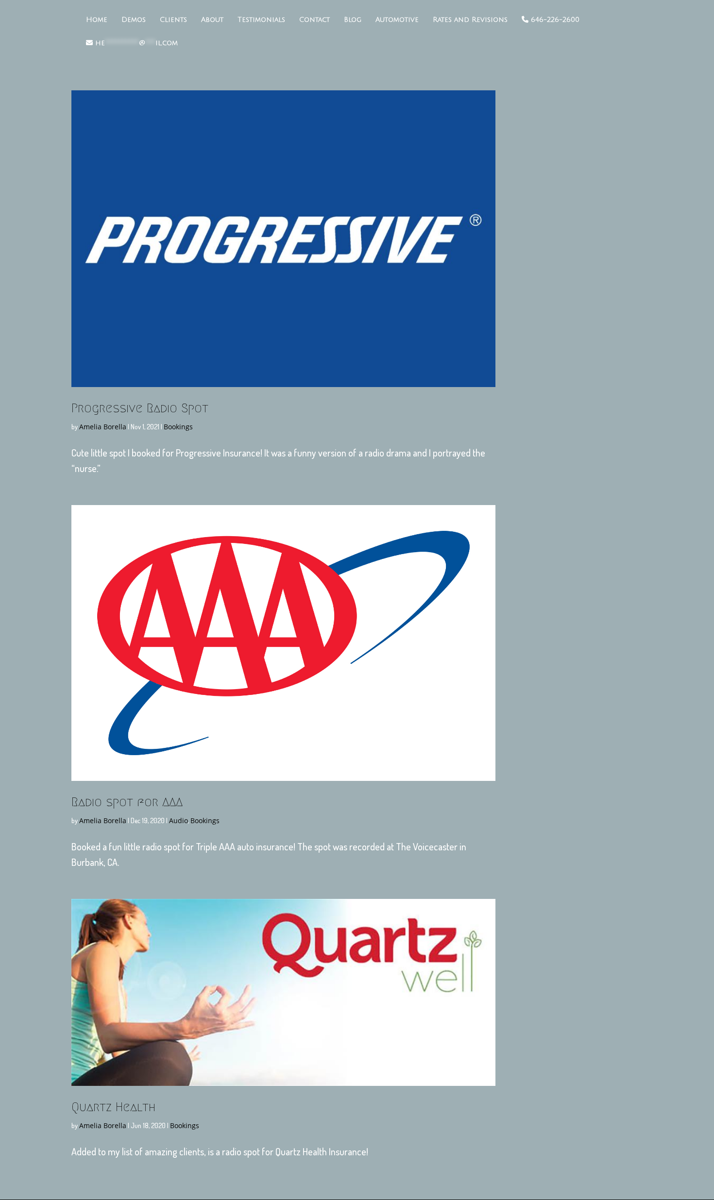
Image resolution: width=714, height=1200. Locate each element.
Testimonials (261, 20)
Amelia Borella (102, 426)
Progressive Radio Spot (139, 408)
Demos (133, 20)
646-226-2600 (553, 19)
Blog (352, 20)
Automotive (397, 20)
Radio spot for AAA (127, 802)
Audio (178, 820)
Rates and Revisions (470, 20)
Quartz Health (113, 1107)
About (212, 20)
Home (96, 20)
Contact (314, 20)
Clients (173, 20)
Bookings (178, 426)
